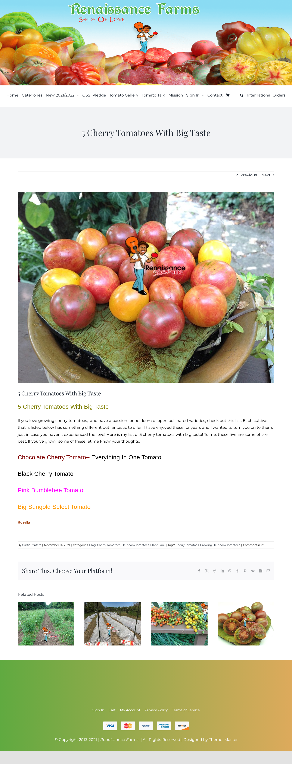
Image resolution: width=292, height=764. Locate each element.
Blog (92, 545)
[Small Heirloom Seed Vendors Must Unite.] (179, 604)
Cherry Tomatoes (108, 545)
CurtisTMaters (31, 545)
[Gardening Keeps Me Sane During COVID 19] (46, 604)
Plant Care (157, 545)
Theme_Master (223, 739)
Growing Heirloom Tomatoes (220, 545)
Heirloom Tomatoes (135, 545)
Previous (248, 175)
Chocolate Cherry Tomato (52, 457)
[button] (241, 95)
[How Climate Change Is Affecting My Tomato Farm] (112, 604)
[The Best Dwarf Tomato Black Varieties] (246, 604)
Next (265, 175)
